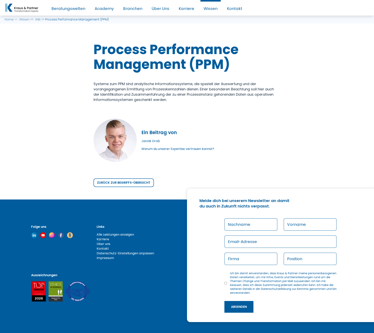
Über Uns (160, 8)
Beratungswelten (68, 8)
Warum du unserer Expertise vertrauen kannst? (177, 149)
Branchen (132, 8)
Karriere (186, 8)
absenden (239, 307)
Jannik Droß (150, 141)
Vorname (296, 224)
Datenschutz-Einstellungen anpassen (125, 253)
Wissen (211, 8)
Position (294, 259)
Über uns (103, 244)
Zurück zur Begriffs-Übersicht (123, 182)
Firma (233, 259)
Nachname (239, 224)
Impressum (105, 258)
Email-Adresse (242, 241)
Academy (104, 8)
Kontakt (234, 8)
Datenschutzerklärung (276, 289)
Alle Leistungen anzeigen (115, 234)
